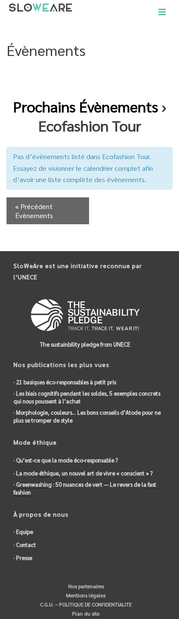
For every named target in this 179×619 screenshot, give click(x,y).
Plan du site (85, 613)
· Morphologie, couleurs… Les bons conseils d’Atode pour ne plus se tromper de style (87, 416)
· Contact (24, 544)
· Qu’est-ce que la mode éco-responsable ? (65, 460)
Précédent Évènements (34, 211)
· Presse (22, 557)
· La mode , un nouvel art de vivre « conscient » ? (82, 473)
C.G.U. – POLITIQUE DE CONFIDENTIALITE (85, 604)
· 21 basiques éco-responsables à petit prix (64, 382)
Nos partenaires (85, 586)
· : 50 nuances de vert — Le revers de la (84, 488)
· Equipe (23, 531)
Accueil (71, 72)
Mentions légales (85, 595)
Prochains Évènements (85, 106)
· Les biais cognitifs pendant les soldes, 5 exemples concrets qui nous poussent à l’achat (86, 397)
